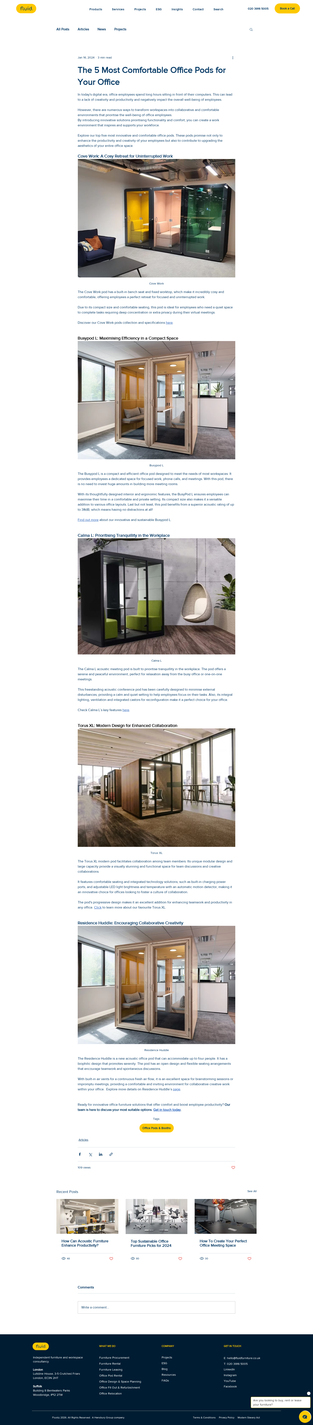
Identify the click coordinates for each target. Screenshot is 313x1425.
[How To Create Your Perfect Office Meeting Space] (226, 1216)
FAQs (165, 1380)
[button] (177, 9)
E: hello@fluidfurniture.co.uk (242, 1358)
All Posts (62, 29)
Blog (165, 1369)
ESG (164, 1363)
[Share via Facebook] (80, 1154)
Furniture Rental (110, 1363)
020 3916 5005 (237, 1363)
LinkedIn (229, 1369)
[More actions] (232, 57)
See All (252, 1191)
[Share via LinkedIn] (101, 1154)
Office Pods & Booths (156, 1128)
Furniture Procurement (114, 1357)
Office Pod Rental (110, 1375)
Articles (83, 29)
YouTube (230, 1381)
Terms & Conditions (204, 1417)
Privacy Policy (226, 1417)
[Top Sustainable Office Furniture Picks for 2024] (157, 1216)
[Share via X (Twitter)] (90, 1154)
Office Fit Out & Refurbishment (119, 1387)
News (102, 29)
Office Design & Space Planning (120, 1381)
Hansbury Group (103, 1417)
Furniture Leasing (110, 1369)
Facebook (230, 1386)
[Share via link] (111, 1154)
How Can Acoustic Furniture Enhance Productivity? (85, 1243)
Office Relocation (110, 1393)
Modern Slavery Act (249, 1417)
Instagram (230, 1375)
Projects (120, 29)
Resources (169, 1374)
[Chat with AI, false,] (305, 1417)
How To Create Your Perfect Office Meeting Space (223, 1243)
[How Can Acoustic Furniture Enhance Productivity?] (87, 1216)
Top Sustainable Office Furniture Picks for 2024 (151, 1243)
